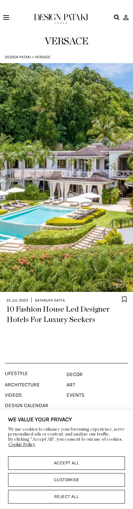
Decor (74, 374)
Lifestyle (16, 373)
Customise (66, 479)
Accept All (66, 463)
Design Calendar (26, 405)
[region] (66, 459)
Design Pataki (18, 57)
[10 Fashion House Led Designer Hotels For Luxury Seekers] (66, 177)
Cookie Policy (21, 444)
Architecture (22, 384)
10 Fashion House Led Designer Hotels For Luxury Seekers (58, 314)
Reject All (66, 496)
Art (70, 384)
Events (75, 395)
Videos (13, 395)
